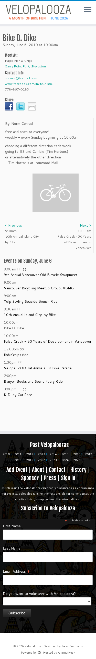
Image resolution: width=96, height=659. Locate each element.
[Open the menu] (87, 10)
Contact (57, 469)
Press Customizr (72, 646)
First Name (12, 526)
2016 (76, 454)
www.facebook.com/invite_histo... (29, 84)
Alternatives (65, 653)
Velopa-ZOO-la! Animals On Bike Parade (38, 368)
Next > (85, 225)
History (78, 469)
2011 (18, 454)
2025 (76, 460)
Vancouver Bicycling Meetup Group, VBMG (39, 288)
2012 (29, 454)
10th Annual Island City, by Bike (30, 314)
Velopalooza (33, 646)
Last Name (11, 548)
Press (50, 477)
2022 (41, 460)
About (38, 469)
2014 (53, 454)
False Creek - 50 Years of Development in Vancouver (47, 341)
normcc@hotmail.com (21, 78)
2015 (65, 454)
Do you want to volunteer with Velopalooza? (39, 593)
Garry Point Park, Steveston (25, 66)
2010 (6, 454)
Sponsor (30, 477)
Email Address (16, 571)
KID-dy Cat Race (18, 394)
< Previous (13, 225)
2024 (65, 460)
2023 (53, 460)
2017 (88, 454)
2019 (29, 460)
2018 (18, 460)
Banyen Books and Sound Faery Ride (33, 381)
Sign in (68, 477)
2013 (41, 454)
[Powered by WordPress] (39, 651)
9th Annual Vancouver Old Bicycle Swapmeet (41, 274)
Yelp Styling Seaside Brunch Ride (31, 301)
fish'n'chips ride (16, 354)
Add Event (16, 469)
